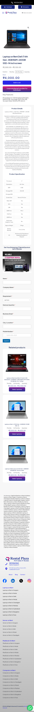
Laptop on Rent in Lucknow (11, 511)
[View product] (28, 352)
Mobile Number (8, 331)
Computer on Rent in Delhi (14, 523)
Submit (6, 341)
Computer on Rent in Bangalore (12, 694)
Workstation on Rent (12, 502)
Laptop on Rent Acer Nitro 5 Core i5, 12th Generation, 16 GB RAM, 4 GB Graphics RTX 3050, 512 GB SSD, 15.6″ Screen (17, 379)
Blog (16, 574)
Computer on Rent (16, 525)
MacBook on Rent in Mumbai (11, 655)
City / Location (8, 322)
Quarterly (27, 72)
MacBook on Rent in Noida (15, 541)
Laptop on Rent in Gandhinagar (12, 500)
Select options (17, 389)
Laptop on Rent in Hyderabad (11, 608)
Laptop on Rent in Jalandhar (14, 513)
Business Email (8, 314)
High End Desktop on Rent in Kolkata (20, 495)
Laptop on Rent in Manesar (17, 508)
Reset (4, 74)
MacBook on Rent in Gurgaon (20, 538)
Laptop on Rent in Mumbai (17, 530)
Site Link (5, 708)
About (10, 574)
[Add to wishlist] (28, 354)
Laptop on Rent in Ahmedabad (21, 509)
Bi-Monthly (19, 72)
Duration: (5, 71)
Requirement (7, 296)
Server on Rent (8, 620)
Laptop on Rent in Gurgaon (10, 590)
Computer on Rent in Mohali (11, 685)
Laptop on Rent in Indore (13, 503)
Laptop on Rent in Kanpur (23, 545)
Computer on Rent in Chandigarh (12, 682)
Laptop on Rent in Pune (9, 615)
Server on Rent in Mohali (9, 632)
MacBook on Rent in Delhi (10, 649)
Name (5, 278)
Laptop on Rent (8, 588)
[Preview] (28, 357)
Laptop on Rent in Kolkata (10, 547)
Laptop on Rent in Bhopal (21, 544)
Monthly (12, 72)
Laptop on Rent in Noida (17, 536)
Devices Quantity (9, 305)
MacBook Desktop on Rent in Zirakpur (20, 498)
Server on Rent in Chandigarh (18, 514)
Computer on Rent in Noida (10, 676)
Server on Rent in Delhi (18, 516)
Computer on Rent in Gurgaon (11, 673)
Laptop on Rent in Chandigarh (11, 602)
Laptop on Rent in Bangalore (11, 612)
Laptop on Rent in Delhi (9, 596)
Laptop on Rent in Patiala (17, 542)
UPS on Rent (7, 539)
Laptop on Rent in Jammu (10, 545)
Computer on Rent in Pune (13, 519)
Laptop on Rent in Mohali (15, 534)
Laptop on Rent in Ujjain (10, 497)
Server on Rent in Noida (9, 626)
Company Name (8, 287)
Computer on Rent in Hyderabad (19, 520)
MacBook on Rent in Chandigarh (12, 506)
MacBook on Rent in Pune (10, 665)
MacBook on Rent (15, 539)
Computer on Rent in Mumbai (11, 522)
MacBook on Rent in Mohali (10, 652)
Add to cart (17, 82)
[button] (28, 27)
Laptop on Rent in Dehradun (19, 505)
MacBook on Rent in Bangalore (19, 531)
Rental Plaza (27, 706)
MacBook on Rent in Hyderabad (12, 533)
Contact (22, 574)
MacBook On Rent (9, 641)
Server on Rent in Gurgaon (17, 517)
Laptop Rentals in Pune (19, 527)
